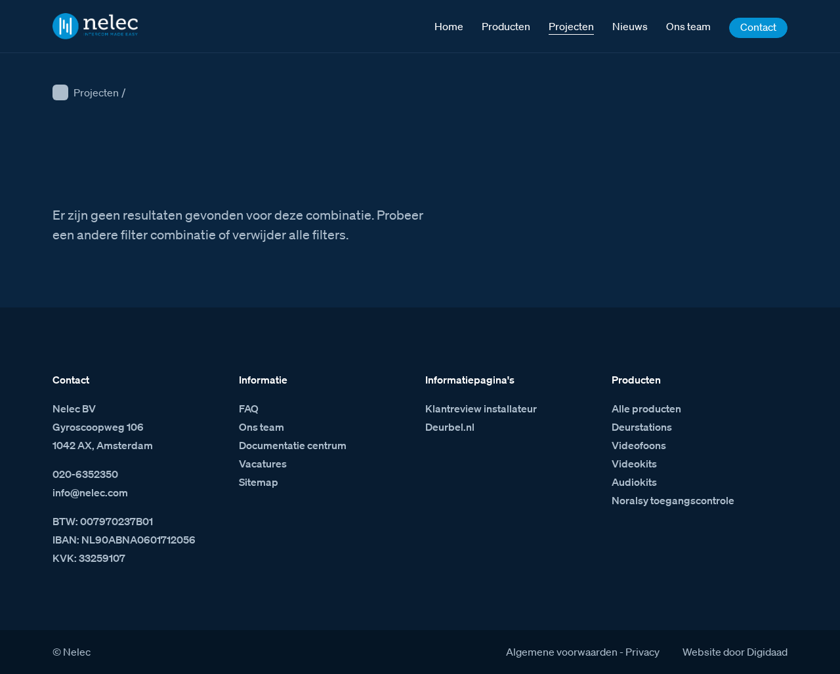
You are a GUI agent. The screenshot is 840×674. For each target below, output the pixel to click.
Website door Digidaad (735, 651)
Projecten (96, 92)
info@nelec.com (90, 492)
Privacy (642, 651)
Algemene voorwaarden (562, 651)
